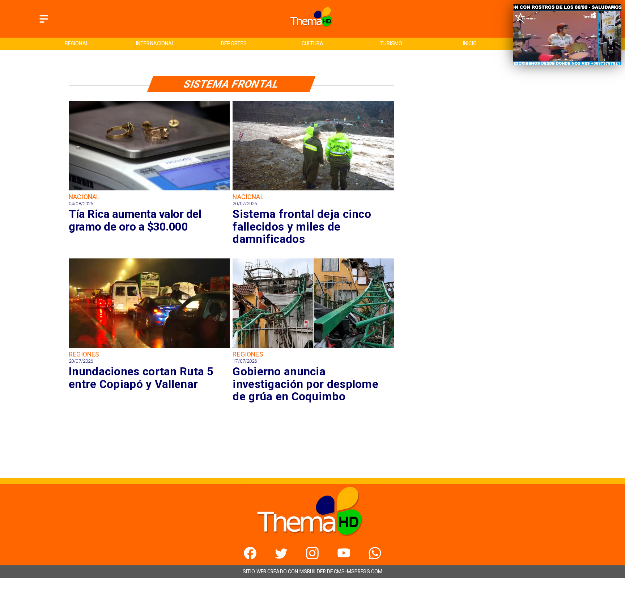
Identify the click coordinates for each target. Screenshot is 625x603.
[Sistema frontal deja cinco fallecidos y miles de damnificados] (313, 190)
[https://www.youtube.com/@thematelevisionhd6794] (343, 557)
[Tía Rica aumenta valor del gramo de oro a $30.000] (149, 190)
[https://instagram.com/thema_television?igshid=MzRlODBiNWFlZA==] (312, 557)
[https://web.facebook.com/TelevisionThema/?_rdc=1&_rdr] (250, 557)
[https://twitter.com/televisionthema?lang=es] (281, 557)
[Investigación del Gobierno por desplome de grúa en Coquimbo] (313, 347)
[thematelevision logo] (312, 29)
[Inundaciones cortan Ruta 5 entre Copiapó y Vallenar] (149, 347)
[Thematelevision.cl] (44, 23)
